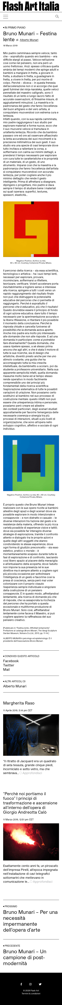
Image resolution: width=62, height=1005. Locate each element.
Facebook (11, 661)
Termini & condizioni (31, 993)
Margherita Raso (19, 703)
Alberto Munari (29, 39)
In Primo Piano (15, 27)
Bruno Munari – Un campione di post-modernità (24, 957)
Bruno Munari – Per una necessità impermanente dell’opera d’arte (30, 921)
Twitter (8, 665)
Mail (6, 669)
